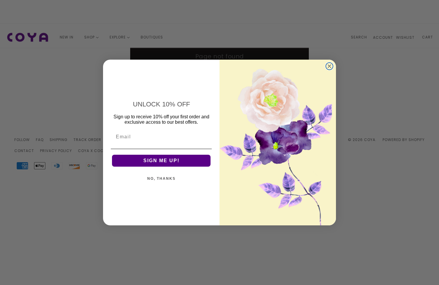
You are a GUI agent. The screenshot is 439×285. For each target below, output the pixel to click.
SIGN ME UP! (161, 160)
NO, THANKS (161, 178)
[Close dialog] (329, 66)
